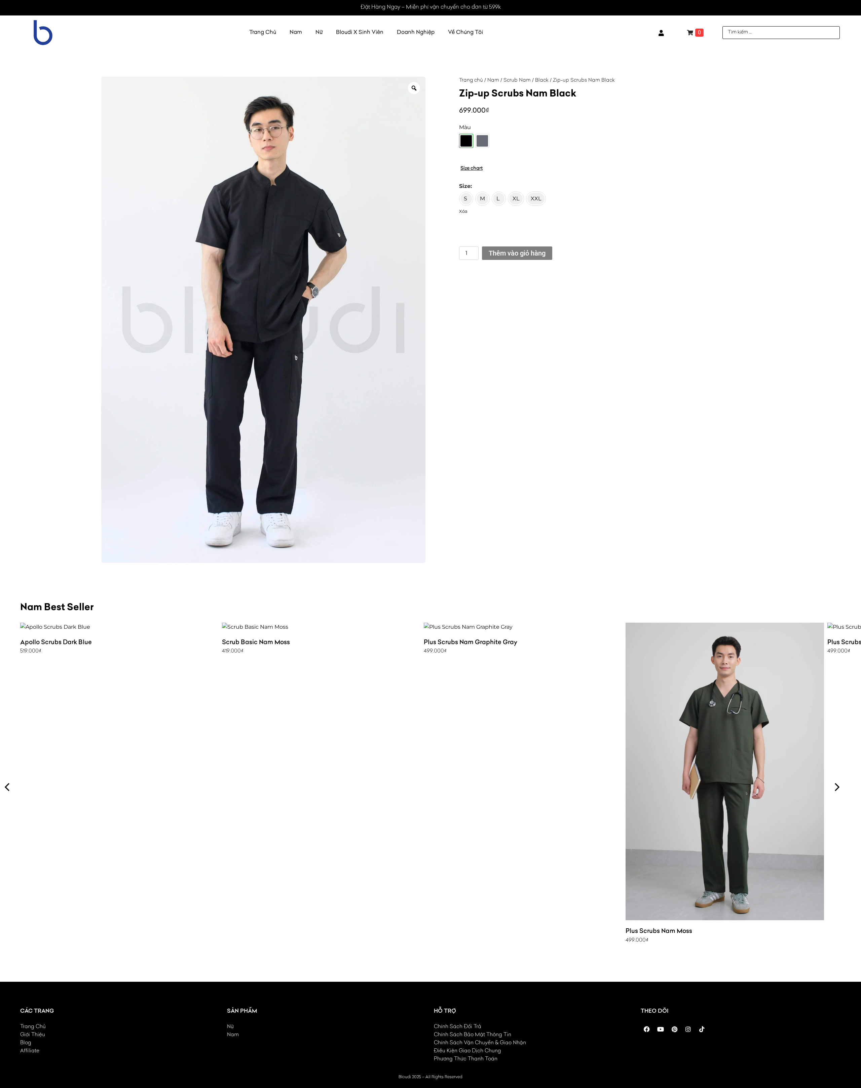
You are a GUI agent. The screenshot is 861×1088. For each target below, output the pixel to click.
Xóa (463, 211)
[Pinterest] (674, 1029)
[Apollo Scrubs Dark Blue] (119, 627)
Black (542, 80)
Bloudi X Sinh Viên (359, 32)
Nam (296, 32)
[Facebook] (647, 1029)
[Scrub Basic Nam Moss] (321, 627)
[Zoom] (414, 88)
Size (465, 186)
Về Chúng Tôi (465, 32)
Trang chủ (471, 80)
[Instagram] (688, 1029)
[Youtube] (660, 1029)
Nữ (319, 32)
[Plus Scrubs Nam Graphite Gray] (523, 627)
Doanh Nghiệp (416, 32)
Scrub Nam (517, 80)
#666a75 (482, 141)
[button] (7, 787)
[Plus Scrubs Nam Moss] (725, 771)
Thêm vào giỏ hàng (517, 253)
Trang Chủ (262, 32)
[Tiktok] (702, 1029)
